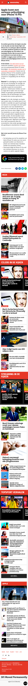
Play (7, 652)
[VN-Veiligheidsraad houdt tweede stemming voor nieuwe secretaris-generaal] (5, 204)
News (3, 652)
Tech (16, 652)
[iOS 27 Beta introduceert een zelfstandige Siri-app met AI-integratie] (14, 586)
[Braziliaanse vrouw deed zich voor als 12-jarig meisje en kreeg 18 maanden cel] (14, 179)
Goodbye (4, 666)
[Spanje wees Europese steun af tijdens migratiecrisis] (5, 481)
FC (3, 37)
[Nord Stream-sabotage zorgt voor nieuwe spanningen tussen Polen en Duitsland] (14, 407)
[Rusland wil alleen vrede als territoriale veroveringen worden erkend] (5, 316)
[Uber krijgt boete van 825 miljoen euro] (14, 333)
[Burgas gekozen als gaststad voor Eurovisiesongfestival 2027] (5, 549)
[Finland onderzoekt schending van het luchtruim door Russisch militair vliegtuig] (5, 472)
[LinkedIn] (8, 655)
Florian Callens (16, 35)
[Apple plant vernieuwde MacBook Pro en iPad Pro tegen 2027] (4, 632)
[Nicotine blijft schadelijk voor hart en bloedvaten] (5, 354)
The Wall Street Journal (17, 64)
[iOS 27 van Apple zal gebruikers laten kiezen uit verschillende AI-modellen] (4, 638)
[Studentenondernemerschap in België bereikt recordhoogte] (2, 558)
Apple (2, 32)
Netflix (4, 391)
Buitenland (5, 191)
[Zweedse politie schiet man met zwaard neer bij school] (5, 432)
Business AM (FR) (17, 664)
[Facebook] (3, 655)
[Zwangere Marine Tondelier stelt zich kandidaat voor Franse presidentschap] (5, 565)
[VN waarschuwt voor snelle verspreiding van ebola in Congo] (5, 251)
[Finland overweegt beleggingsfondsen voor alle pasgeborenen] (14, 441)
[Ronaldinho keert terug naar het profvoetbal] (5, 212)
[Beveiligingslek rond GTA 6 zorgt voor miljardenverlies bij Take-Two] (5, 362)
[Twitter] (6, 655)
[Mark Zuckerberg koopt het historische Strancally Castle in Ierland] (14, 293)
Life (20, 652)
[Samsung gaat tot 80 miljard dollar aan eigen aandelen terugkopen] (5, 243)
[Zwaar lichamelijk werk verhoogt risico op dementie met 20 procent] (5, 325)
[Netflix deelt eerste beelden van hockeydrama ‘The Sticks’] (12, 381)
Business (4, 346)
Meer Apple (18, 645)
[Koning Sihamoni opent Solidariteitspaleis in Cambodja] (14, 220)
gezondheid (5, 331)
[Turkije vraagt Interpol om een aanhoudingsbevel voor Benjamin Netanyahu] (5, 464)
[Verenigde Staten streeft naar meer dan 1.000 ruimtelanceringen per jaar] (5, 531)
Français (4, 658)
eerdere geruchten (19, 65)
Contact (4, 671)
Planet (12, 652)
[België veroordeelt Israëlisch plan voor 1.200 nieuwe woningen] (5, 523)
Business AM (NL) (6, 664)
